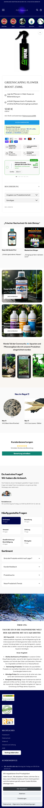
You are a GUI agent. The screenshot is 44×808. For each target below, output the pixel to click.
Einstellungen (22, 798)
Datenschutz (7, 804)
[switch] (22, 167)
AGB (3, 748)
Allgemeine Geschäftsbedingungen (23, 804)
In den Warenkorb (22, 122)
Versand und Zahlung (9, 745)
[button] (16, 176)
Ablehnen (22, 794)
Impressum (6, 735)
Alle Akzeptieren (22, 789)
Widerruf (5, 741)
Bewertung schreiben (22, 453)
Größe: (12, 172)
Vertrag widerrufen (12, 753)
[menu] (3, 10)
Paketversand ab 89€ (29, 116)
